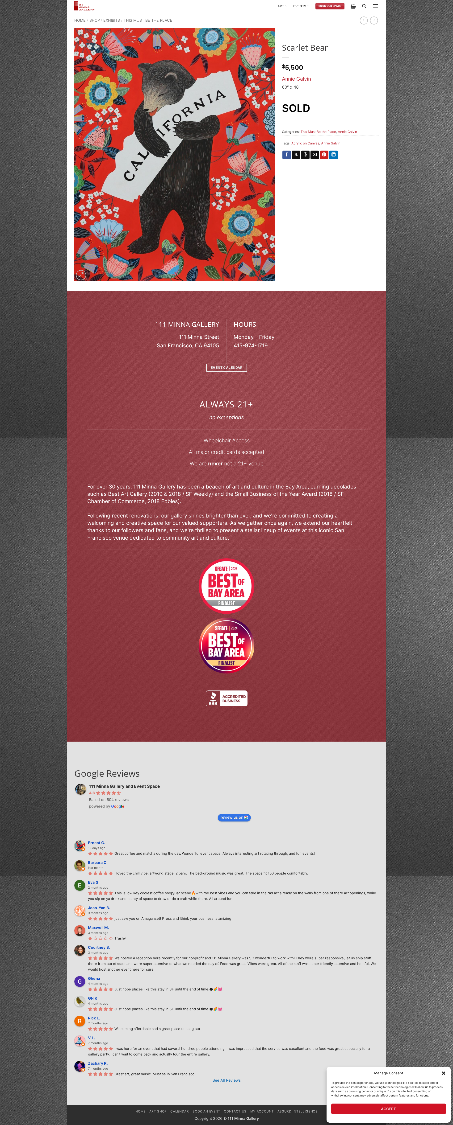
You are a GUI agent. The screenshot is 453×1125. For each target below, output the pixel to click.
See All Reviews (227, 1080)
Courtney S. (99, 947)
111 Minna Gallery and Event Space (124, 786)
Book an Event (206, 1111)
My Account (262, 1111)
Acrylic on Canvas (305, 143)
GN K (92, 998)
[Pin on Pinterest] (324, 155)
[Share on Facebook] (286, 155)
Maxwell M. (98, 927)
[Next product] (364, 20)
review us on (232, 817)
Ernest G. (96, 842)
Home (80, 20)
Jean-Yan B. (99, 907)
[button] (443, 1073)
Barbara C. (98, 862)
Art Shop (158, 1111)
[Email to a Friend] (314, 155)
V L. (91, 1037)
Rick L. (94, 1018)
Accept (388, 1109)
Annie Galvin (296, 79)
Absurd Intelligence (297, 1111)
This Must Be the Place (148, 20)
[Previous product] (374, 20)
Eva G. (94, 882)
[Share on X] (296, 155)
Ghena (94, 978)
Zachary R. (98, 1063)
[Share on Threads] (305, 155)
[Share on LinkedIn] (333, 155)
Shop (94, 20)
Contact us (235, 1111)
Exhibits (111, 20)
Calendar (179, 1111)
